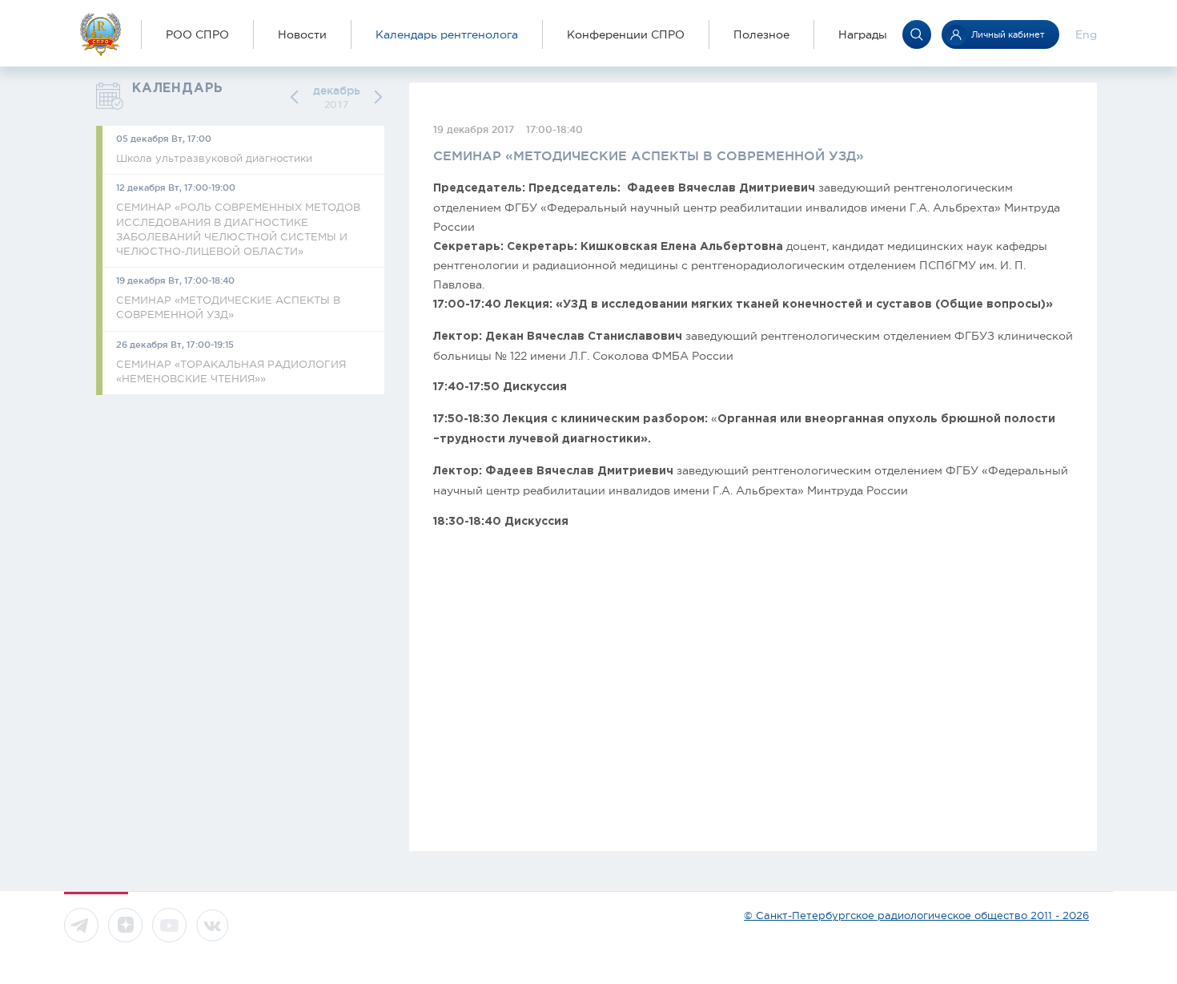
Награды (862, 34)
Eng (1086, 34)
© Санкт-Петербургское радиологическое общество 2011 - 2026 (916, 915)
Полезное (761, 34)
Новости (302, 34)
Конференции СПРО (626, 34)
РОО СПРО (197, 34)
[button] (297, 97)
